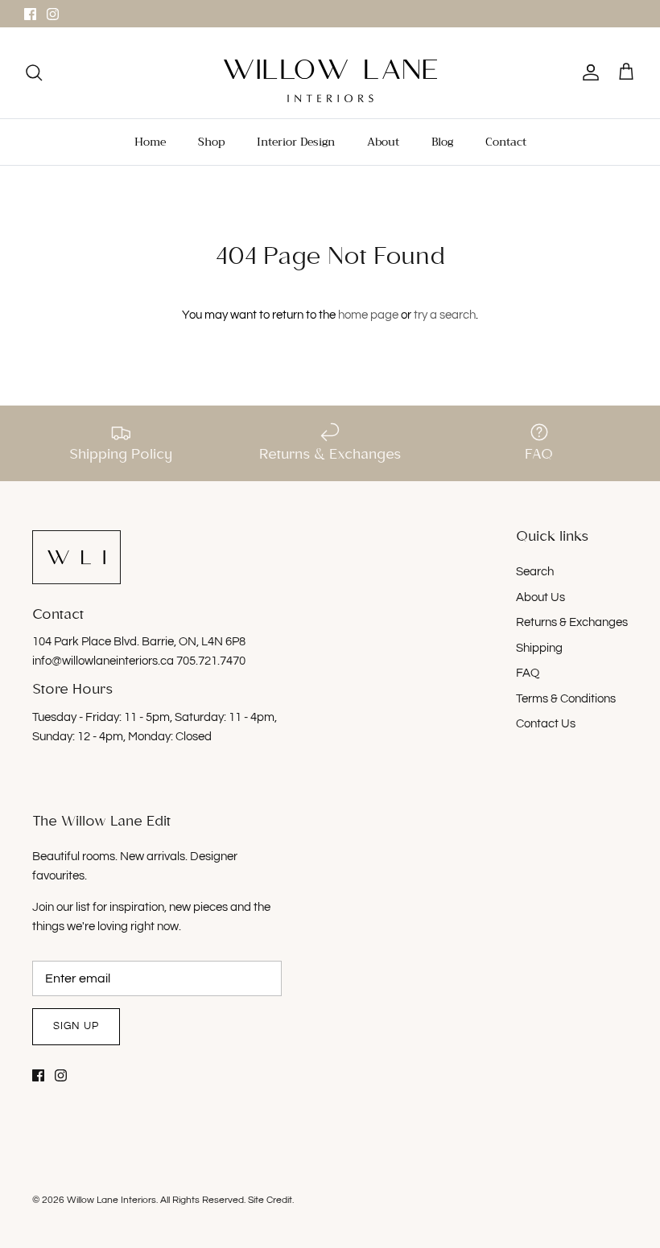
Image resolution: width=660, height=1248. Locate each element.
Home (150, 141)
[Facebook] (30, 14)
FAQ (527, 673)
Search (535, 572)
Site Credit (270, 1200)
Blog (442, 141)
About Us (540, 597)
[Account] (587, 72)
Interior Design (296, 141)
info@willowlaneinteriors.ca (104, 661)
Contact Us (545, 724)
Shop (211, 141)
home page (368, 315)
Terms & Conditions (566, 699)
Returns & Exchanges (572, 622)
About (383, 141)
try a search (445, 315)
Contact (505, 141)
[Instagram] (53, 14)
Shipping (539, 648)
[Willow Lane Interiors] (330, 81)
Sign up (76, 1026)
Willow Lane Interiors (111, 1200)
